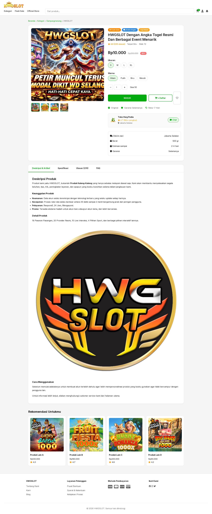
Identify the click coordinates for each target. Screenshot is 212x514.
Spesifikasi (63, 168)
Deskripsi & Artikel (41, 168)
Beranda (31, 21)
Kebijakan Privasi (75, 494)
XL (131, 65)
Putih (123, 78)
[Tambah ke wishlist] (177, 98)
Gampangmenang (53, 21)
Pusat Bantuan (74, 486)
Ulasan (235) (82, 168)
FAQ (98, 168)
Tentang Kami (32, 486)
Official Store (33, 11)
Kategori (8, 11)
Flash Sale (19, 11)
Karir (28, 490)
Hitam (112, 78)
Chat (174, 120)
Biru (132, 78)
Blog (28, 494)
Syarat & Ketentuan (76, 490)
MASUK (127, 98)
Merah (142, 78)
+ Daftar (161, 98)
